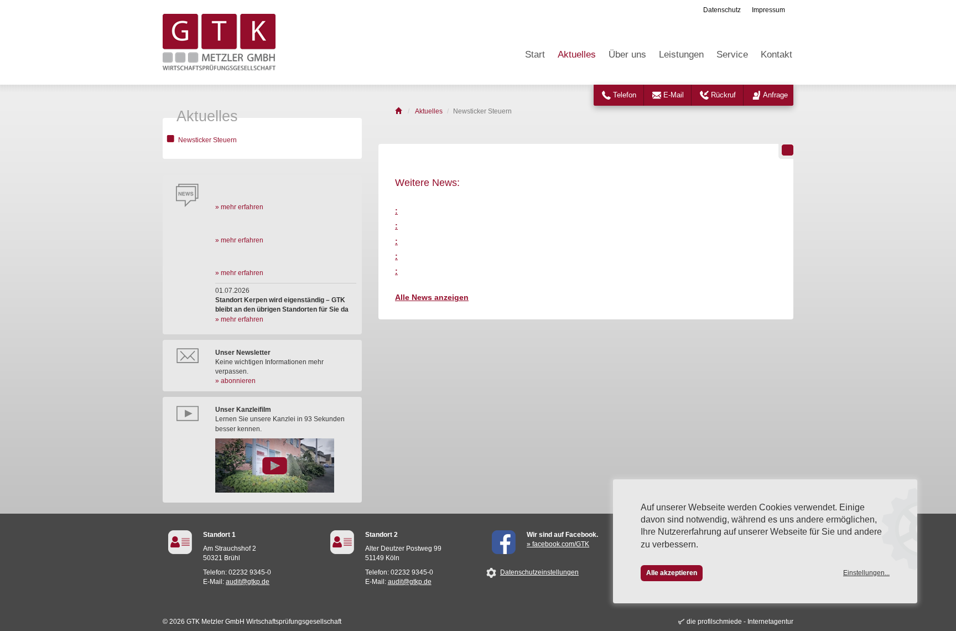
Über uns (627, 54)
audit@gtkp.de (247, 582)
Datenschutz (722, 10)
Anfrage (775, 95)
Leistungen (681, 54)
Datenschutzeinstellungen (539, 572)
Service (732, 54)
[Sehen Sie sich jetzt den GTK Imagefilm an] (285, 465)
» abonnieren (235, 381)
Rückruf (723, 95)
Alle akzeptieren (671, 573)
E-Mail (673, 95)
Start (535, 54)
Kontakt (776, 54)
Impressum (768, 10)
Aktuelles (577, 54)
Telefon (624, 95)
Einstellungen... (866, 573)
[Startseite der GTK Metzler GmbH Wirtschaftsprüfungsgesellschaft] (399, 111)
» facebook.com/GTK (558, 544)
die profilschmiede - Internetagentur (740, 621)
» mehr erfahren (239, 207)
